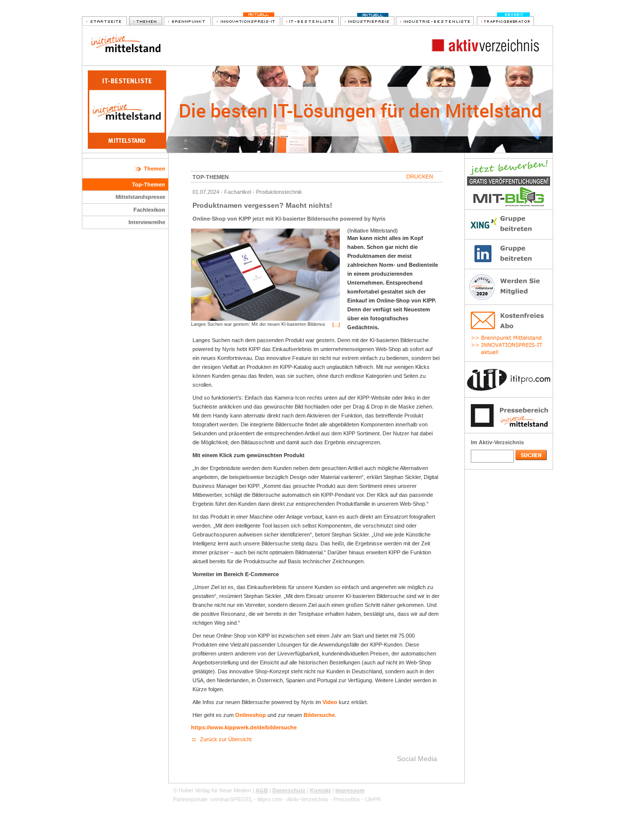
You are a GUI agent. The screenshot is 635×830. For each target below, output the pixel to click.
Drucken (419, 176)
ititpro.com (269, 799)
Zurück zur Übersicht (226, 739)
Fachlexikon (149, 210)
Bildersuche (319, 715)
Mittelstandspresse (140, 197)
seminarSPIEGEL (231, 799)
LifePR (373, 799)
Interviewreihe (146, 222)
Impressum (350, 790)
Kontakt (320, 790)
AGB (261, 790)
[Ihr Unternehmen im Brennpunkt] (187, 21)
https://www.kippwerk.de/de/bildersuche (244, 727)
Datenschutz (289, 790)
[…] (336, 324)
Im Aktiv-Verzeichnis (497, 442)
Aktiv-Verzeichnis (307, 799)
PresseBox (346, 799)
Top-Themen (148, 184)
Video (329, 702)
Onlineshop (250, 715)
